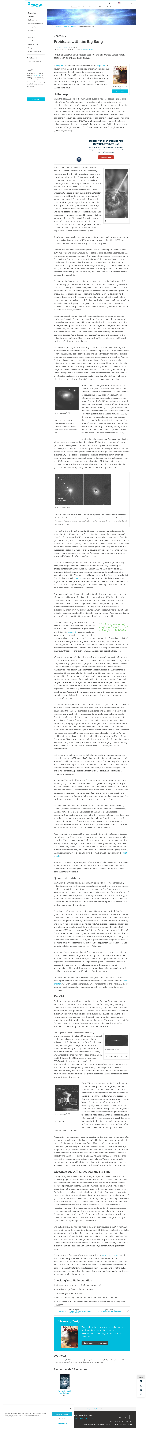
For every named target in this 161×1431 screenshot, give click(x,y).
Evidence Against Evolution (36, 23)
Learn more (122, 1417)
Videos (91, 7)
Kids (96, 7)
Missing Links (31, 30)
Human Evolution (33, 27)
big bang (101, 66)
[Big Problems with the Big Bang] (64, 1381)
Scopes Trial (31, 41)
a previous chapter (110, 1255)
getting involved (96, 1409)
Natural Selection (33, 34)
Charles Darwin (32, 20)
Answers (74, 7)
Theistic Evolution (33, 44)
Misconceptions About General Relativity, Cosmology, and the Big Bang (74, 1311)
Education (102, 7)
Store (80, 7)
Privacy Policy (38, 75)
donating (87, 1409)
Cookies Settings (62, 1423)
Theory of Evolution (34, 48)
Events (85, 7)
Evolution (66, 26)
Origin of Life (31, 37)
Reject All (62, 1418)
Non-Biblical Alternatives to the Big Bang (109, 1311)
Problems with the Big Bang (86, 26)
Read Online (89, 1343)
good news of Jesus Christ (84, 1418)
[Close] (70, 1408)
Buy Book (121, 91)
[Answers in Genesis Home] (35, 4)
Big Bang (73, 26)
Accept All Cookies (62, 1414)
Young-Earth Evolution (34, 51)
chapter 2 (60, 66)
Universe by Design (87, 49)
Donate (109, 7)
